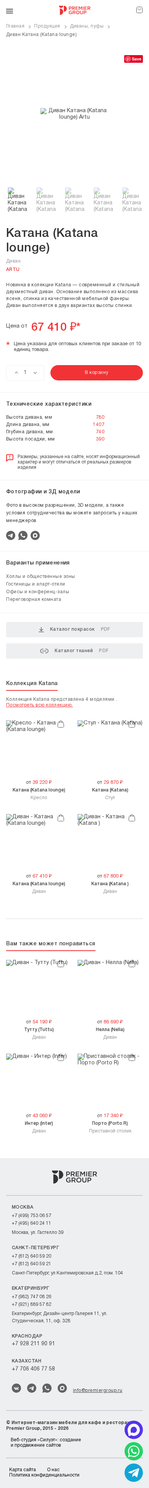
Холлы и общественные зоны (40, 576)
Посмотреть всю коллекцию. (39, 705)
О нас (53, 1470)
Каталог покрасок (80, 629)
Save (136, 59)
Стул (110, 793)
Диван (39, 887)
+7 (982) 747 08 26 (31, 1297)
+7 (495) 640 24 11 (31, 1223)
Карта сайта (22, 1470)
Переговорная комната (33, 599)
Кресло (39, 793)
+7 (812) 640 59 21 (31, 1264)
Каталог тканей (82, 651)
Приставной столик (110, 1127)
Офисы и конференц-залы (37, 592)
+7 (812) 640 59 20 (31, 1256)
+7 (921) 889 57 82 (31, 1304)
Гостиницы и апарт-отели (35, 584)
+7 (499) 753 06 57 (31, 1216)
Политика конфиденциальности (44, 1475)
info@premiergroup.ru (97, 1390)
